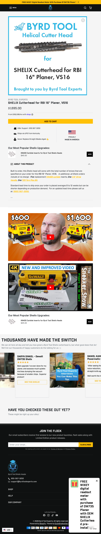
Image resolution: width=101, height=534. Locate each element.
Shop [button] (10, 489)
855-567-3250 (17, 478)
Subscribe (85, 444)
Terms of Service (57, 449)
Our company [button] (14, 502)
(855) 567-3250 (21, 191)
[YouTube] (57, 515)
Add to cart (50, 121)
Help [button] (10, 496)
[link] (84, 505)
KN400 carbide (53, 177)
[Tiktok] (52, 515)
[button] (13, 8)
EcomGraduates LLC (63, 524)
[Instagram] (48, 515)
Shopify (43, 524)
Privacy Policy (70, 449)
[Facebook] (44, 515)
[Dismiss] (97, 481)
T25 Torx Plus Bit (29, 180)
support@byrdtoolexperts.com (24, 482)
